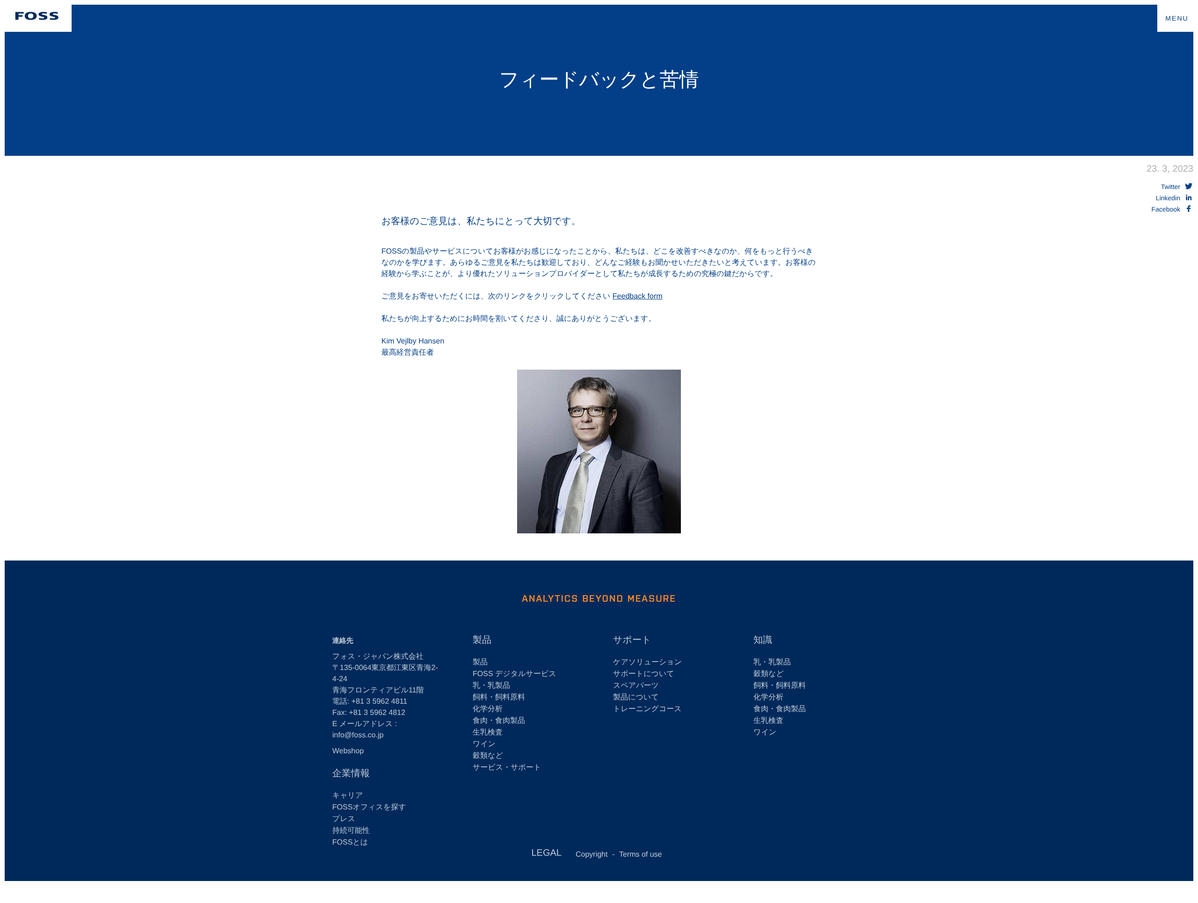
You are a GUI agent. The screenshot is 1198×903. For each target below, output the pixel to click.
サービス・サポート (507, 768)
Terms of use (640, 855)
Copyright (591, 855)
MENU (1177, 18)
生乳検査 (488, 732)
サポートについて (643, 674)
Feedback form (638, 296)
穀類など (488, 756)
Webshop (348, 751)
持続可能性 (351, 831)
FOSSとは (350, 842)
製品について (636, 697)
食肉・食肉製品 (499, 721)
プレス (343, 819)
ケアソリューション (647, 662)
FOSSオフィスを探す (369, 807)
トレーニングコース (647, 709)
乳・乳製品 (491, 686)
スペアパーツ (636, 686)
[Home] (37, 16)
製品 (480, 662)
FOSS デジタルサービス (514, 674)
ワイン (484, 744)
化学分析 (488, 709)
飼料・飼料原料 (499, 697)
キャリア (347, 796)
